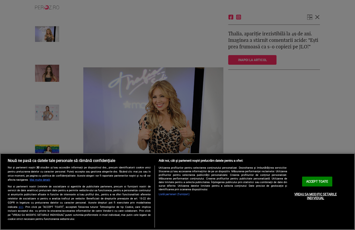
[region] (177, 191)
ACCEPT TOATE (317, 181)
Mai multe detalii (40, 179)
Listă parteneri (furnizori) (174, 194)
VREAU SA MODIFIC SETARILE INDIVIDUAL (315, 196)
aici (21, 207)
